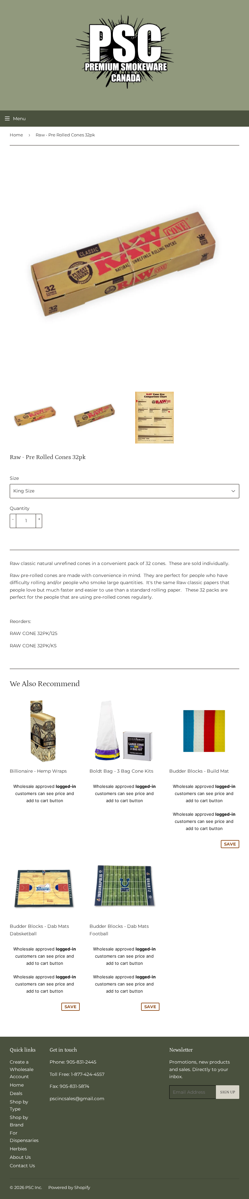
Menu (19, 118)
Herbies (18, 1149)
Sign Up (227, 1092)
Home (16, 134)
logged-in (66, 786)
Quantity (20, 508)
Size (14, 478)
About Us (20, 1157)
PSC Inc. (33, 1187)
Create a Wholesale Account (21, 1069)
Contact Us (22, 1166)
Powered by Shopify (69, 1187)
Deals (16, 1093)
